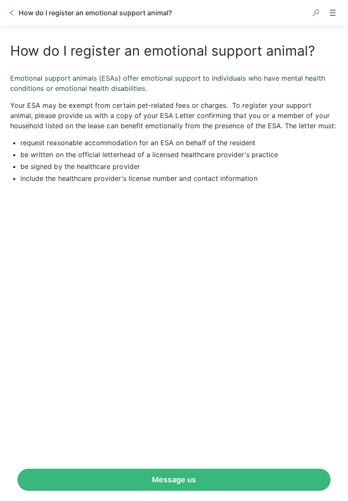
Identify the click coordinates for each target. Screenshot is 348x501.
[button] (316, 13)
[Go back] (12, 13)
